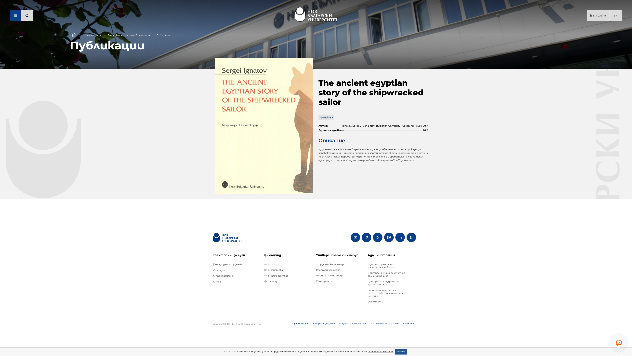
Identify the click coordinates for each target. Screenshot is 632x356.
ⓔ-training (270, 281)
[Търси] (27, 15)
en (616, 15)
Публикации (163, 35)
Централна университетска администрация (386, 274)
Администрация (381, 255)
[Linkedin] (400, 237)
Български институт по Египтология (128, 35)
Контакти (409, 323)
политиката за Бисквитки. (381, 351)
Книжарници (324, 281)
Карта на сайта (300, 323)
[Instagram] (389, 237)
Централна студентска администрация (383, 283)
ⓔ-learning (272, 255)
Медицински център (329, 275)
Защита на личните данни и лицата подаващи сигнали (369, 323)
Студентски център (330, 264)
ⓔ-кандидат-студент (227, 264)
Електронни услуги (229, 255)
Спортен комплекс (328, 270)
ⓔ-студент (220, 270)
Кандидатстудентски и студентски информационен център (386, 293)
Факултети (375, 301)
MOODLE (269, 264)
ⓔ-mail (217, 281)
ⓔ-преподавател (223, 275)
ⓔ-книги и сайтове (276, 275)
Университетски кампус (337, 255)
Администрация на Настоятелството (381, 266)
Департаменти (92, 35)
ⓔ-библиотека (273, 270)
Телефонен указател (324, 323)
